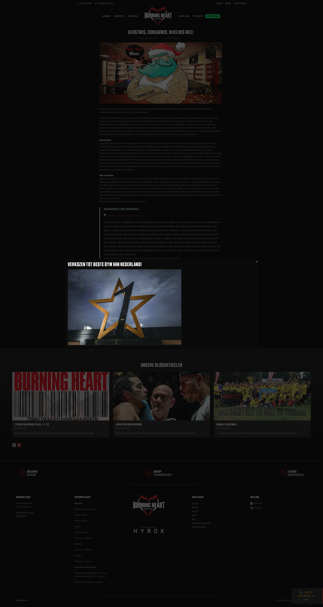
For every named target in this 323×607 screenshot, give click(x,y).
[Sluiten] (256, 262)
